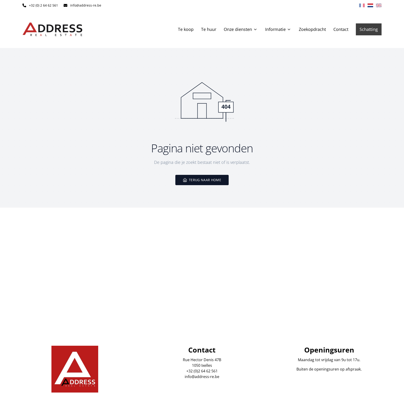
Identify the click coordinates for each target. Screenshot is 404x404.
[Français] (362, 5)
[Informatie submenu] (289, 29)
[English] (379, 5)
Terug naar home (205, 180)
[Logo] (52, 29)
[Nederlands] (370, 5)
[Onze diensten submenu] (255, 29)
